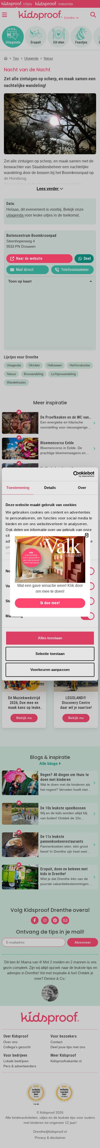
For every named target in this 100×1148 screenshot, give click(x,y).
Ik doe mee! (50, 603)
